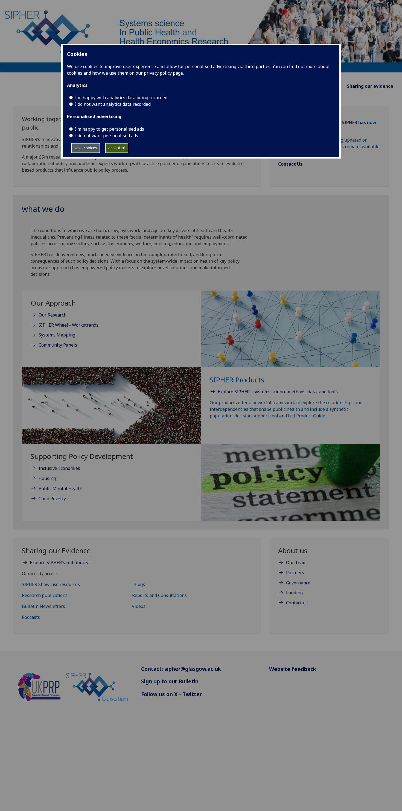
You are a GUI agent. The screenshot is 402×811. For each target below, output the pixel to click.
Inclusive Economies (59, 468)
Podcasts (31, 617)
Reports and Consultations (159, 595)
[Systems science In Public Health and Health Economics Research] (201, 36)
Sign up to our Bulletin (170, 681)
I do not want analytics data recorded (113, 104)
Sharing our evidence (370, 86)
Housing (47, 478)
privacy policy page (163, 73)
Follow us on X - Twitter (171, 694)
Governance (298, 583)
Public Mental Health (60, 488)
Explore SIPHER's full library (59, 563)
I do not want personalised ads (106, 136)
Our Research (52, 315)
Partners (295, 573)
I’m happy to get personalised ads (109, 129)
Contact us (297, 603)
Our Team (296, 563)
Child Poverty (52, 499)
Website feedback (292, 669)
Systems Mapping (57, 335)
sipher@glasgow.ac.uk (192, 668)
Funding (294, 593)
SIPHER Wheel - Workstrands (68, 325)
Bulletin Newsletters (43, 606)
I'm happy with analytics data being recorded (121, 98)
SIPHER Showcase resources (51, 584)
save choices (85, 147)
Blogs (139, 584)
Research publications (45, 595)
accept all (117, 147)
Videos (138, 606)
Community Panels (58, 345)
